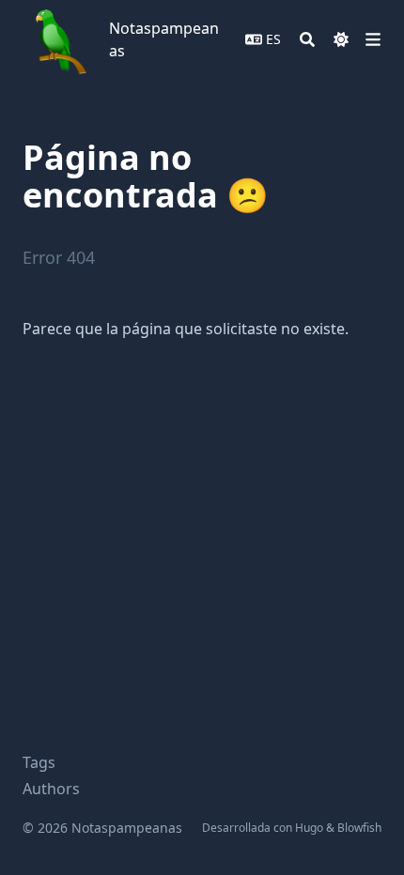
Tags (39, 762)
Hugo (309, 828)
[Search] (307, 39)
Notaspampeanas (164, 39)
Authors (51, 788)
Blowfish (359, 828)
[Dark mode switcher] (341, 39)
